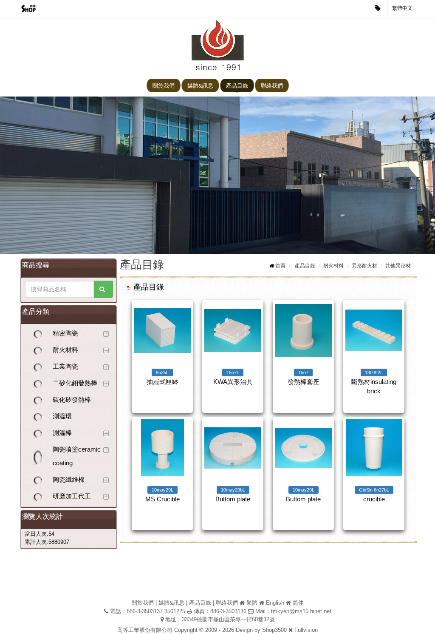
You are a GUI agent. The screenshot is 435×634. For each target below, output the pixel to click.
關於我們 (164, 85)
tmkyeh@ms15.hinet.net (301, 611)
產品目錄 (237, 85)
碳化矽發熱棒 (72, 399)
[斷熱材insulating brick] (373, 330)
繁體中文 (402, 8)
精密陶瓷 (65, 333)
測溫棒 (62, 432)
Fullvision (306, 630)
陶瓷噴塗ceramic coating (77, 456)
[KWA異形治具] (232, 330)
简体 (298, 603)
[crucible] (373, 447)
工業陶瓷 (65, 366)
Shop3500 (274, 630)
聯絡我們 (272, 85)
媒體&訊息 (200, 85)
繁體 (251, 603)
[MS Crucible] (162, 447)
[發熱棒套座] (303, 330)
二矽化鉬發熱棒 (75, 383)
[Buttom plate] (232, 447)
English (275, 603)
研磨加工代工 (72, 496)
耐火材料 (65, 349)
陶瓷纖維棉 (69, 479)
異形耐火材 (364, 266)
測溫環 (62, 416)
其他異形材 (398, 266)
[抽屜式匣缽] (162, 330)
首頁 (280, 266)
